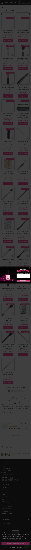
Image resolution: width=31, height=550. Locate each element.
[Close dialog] (30, 268)
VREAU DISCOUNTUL (23, 280)
